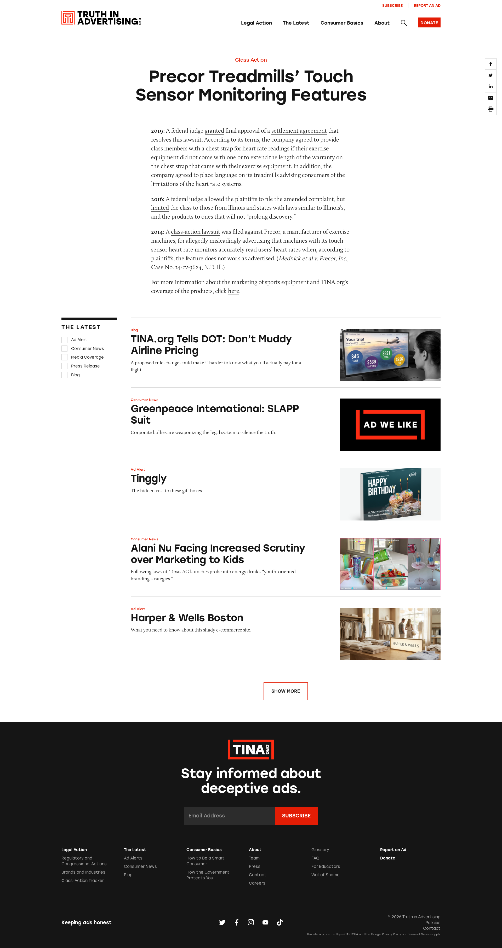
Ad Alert (79, 339)
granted (214, 130)
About (382, 23)
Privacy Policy (391, 934)
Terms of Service (420, 934)
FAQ (315, 858)
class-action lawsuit (195, 231)
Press (254, 866)
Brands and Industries (83, 872)
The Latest (296, 23)
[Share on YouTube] (265, 922)
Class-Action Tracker (82, 880)
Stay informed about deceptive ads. (251, 781)
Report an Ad (427, 5)
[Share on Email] (490, 97)
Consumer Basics (342, 23)
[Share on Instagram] (251, 922)
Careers (257, 883)
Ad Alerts (133, 858)
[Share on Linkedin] (490, 86)
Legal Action (256, 23)
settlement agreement (299, 130)
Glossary (320, 849)
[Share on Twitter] (490, 75)
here (233, 291)
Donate (387, 858)
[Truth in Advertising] (101, 18)
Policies (433, 922)
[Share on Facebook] (490, 63)
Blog (75, 374)
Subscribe (392, 5)
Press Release (85, 366)
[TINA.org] (251, 748)
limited (160, 207)
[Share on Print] (490, 109)
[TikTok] (279, 922)
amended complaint (309, 199)
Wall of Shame (325, 875)
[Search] (403, 23)
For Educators (325, 866)
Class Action (251, 60)
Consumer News (87, 348)
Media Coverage (87, 357)
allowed (214, 199)
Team (254, 858)
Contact (257, 875)
